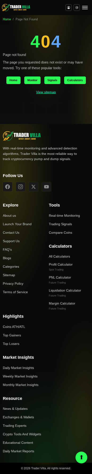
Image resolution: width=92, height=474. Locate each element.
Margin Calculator (62, 305)
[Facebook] (7, 186)
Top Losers (11, 344)
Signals (52, 80)
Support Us (11, 241)
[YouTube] (46, 186)
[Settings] (77, 7)
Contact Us (11, 232)
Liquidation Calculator (65, 292)
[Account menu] (69, 7)
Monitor (32, 80)
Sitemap (9, 275)
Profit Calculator (61, 266)
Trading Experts (14, 425)
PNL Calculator (60, 279)
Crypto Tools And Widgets (22, 434)
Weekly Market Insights (20, 376)
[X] (33, 186)
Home (7, 19)
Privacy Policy (13, 283)
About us (9, 215)
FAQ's (7, 249)
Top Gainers (12, 335)
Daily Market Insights (18, 368)
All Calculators (59, 256)
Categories (11, 266)
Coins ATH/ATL (14, 327)
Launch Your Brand (17, 224)
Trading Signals (60, 224)
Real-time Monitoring (64, 215)
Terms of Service (15, 292)
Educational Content (18, 442)
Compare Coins (60, 232)
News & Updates (15, 409)
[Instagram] (20, 186)
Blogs (7, 258)
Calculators (75, 80)
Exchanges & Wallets (18, 417)
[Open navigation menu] (85, 7)
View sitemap (46, 92)
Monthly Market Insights (20, 385)
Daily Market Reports (18, 451)
